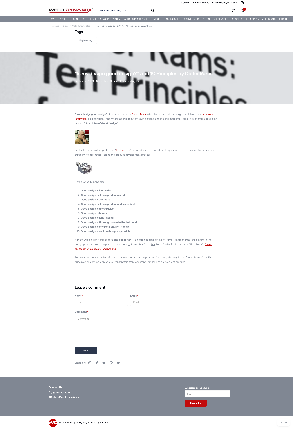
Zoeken (152, 10)
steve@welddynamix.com (66, 397)
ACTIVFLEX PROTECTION (197, 19)
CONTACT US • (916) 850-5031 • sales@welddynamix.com (209, 2)
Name (79, 295)
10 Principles (123, 150)
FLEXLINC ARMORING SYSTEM (104, 19)
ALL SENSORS (220, 19)
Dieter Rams (139, 114)
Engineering (85, 40)
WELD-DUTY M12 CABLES (137, 19)
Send (86, 350)
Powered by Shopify (97, 422)
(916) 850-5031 (61, 392)
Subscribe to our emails (197, 388)
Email (134, 295)
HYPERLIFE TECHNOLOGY (72, 19)
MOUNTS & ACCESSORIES (167, 19)
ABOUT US (237, 19)
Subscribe (195, 403)
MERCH (283, 19)
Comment (81, 311)
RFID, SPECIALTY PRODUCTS (261, 19)
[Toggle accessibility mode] (242, 3)
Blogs (65, 26)
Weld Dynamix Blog (81, 26)
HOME (52, 19)
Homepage (54, 26)
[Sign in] (234, 10)
